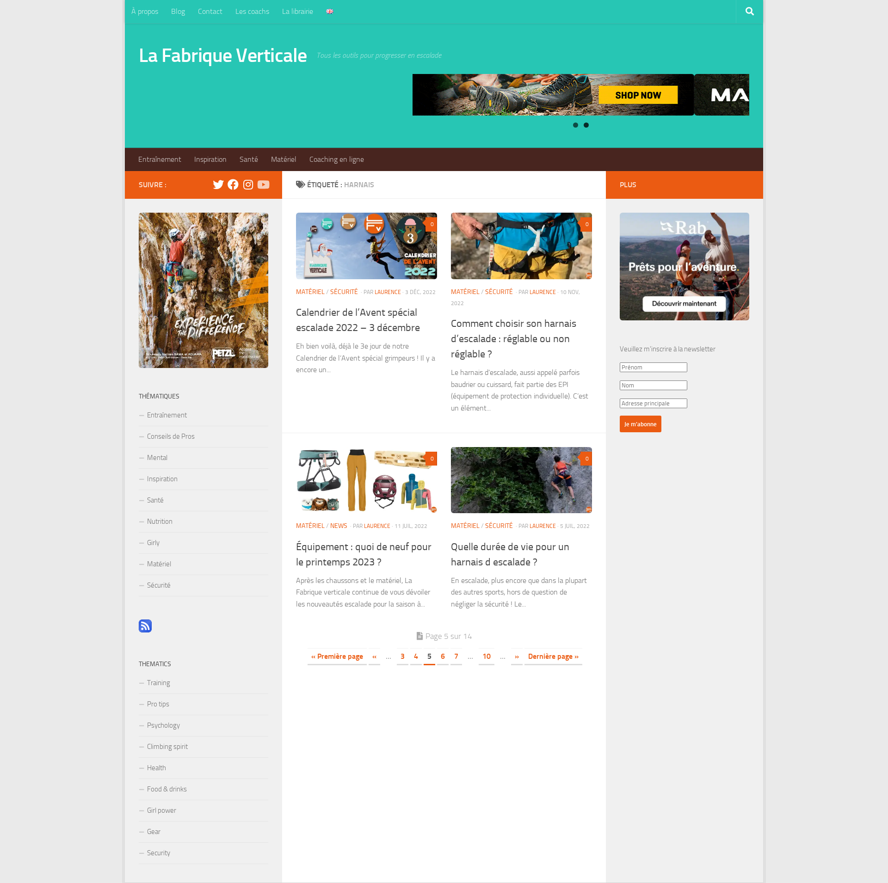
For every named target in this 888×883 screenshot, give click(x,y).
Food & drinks (167, 789)
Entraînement (159, 159)
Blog (178, 11)
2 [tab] (586, 125)
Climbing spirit (167, 746)
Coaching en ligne (336, 159)
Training (158, 683)
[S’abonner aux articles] (145, 630)
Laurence (388, 292)
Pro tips (158, 704)
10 (486, 656)
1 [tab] (575, 125)
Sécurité (344, 292)
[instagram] (247, 184)
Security (158, 853)
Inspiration (210, 159)
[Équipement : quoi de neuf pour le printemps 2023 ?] (366, 480)
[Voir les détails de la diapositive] (581, 95)
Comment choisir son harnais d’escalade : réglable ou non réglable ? (513, 339)
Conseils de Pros (171, 436)
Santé (249, 159)
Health (156, 768)
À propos (144, 11)
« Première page (337, 656)
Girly (153, 543)
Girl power (161, 810)
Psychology (163, 725)
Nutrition (160, 521)
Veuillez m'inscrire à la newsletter (667, 349)
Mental (157, 458)
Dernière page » (553, 656)
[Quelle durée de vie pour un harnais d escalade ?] (521, 480)
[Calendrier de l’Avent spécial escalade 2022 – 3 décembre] (366, 246)
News (338, 526)
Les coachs (252, 11)
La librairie (297, 11)
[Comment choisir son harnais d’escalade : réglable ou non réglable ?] (521, 246)
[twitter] (218, 184)
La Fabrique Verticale (223, 55)
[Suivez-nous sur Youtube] (262, 184)
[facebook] (233, 184)
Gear (153, 832)
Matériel (283, 159)
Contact (210, 11)
